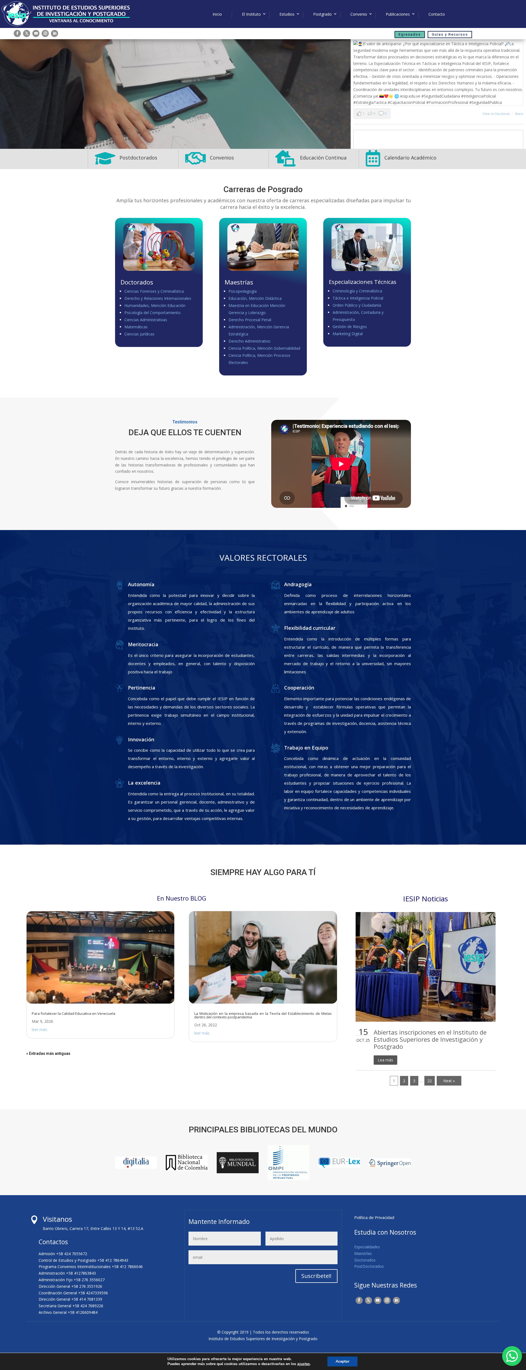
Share (519, 114)
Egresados (410, 34)
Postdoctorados (138, 157)
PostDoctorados (369, 1266)
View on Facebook (496, 114)
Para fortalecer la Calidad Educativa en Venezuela (73, 1013)
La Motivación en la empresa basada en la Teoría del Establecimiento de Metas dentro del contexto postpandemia (262, 1015)
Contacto (436, 14)
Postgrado (322, 14)
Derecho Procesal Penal (249, 319)
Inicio (217, 14)
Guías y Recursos (450, 34)
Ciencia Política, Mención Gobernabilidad (264, 348)
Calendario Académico (410, 157)
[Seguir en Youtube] (35, 33)
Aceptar (342, 1361)
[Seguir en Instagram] (45, 33)
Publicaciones (398, 14)
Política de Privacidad (374, 1217)
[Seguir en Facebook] (17, 33)
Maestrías (363, 1253)
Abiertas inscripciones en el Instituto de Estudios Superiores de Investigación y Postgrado (430, 1039)
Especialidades (367, 1246)
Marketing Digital (348, 333)
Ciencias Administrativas (145, 319)
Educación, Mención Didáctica (255, 298)
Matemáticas (136, 326)
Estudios (287, 14)
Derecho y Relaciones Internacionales (157, 298)
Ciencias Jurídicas (139, 334)
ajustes (303, 1364)
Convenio (358, 14)
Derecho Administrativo (249, 341)
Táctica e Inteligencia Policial (358, 298)
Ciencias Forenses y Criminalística (154, 291)
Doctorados (365, 1260)
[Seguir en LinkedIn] (54, 33)
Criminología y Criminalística (357, 291)
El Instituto (251, 14)
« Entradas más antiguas (48, 1053)
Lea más (385, 1060)
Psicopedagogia (242, 291)
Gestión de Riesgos (350, 326)
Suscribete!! (316, 1276)
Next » (449, 1080)
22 (429, 1080)
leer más (39, 1029)
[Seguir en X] (26, 33)
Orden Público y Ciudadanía (357, 305)
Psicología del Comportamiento (152, 312)
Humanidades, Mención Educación (154, 305)
